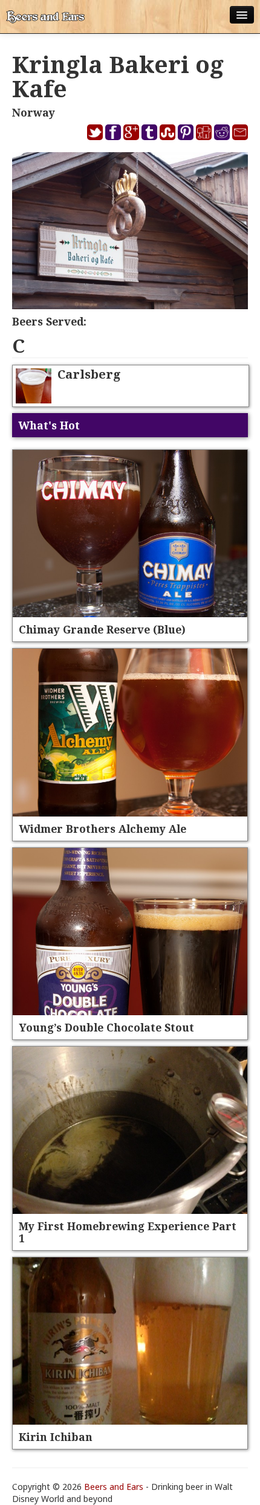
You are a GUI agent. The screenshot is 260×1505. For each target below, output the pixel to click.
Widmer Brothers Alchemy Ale (102, 828)
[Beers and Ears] (45, 16)
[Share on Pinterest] (185, 131)
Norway (33, 112)
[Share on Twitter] (95, 131)
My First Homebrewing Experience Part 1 (127, 1232)
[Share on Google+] (131, 131)
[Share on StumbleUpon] (167, 131)
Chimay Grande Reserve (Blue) (102, 629)
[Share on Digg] (204, 131)
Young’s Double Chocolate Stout (106, 1027)
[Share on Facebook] (113, 131)
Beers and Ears (113, 1486)
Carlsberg (89, 374)
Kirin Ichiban (56, 1437)
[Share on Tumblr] (149, 131)
